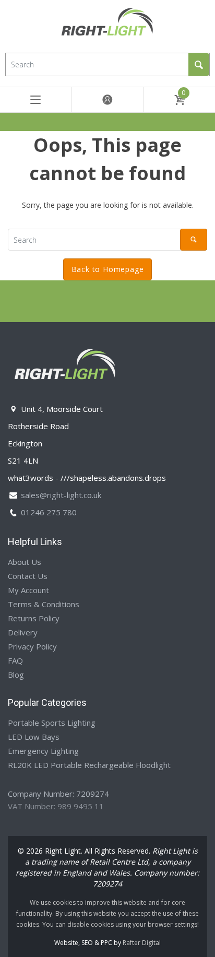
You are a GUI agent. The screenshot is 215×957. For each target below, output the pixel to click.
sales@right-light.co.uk (61, 495)
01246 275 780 (49, 512)
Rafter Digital (142, 942)
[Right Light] (107, 25)
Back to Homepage (107, 269)
